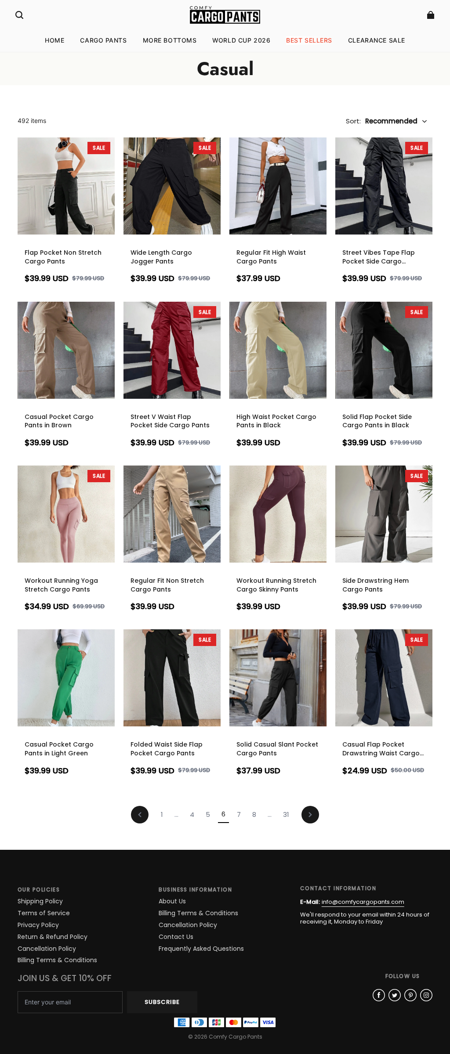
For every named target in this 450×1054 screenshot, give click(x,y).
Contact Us (176, 937)
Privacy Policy (38, 925)
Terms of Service (44, 913)
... (176, 814)
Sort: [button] (381, 121)
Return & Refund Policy (52, 937)
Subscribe (162, 1002)
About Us (172, 901)
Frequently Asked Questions (201, 949)
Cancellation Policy (47, 949)
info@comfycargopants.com (363, 902)
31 (286, 814)
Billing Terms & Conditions (57, 960)
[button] (19, 15)
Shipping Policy (40, 901)
